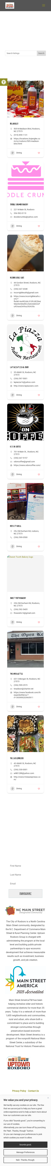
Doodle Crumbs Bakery (19, 204)
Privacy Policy (19, 1091)
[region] (25, 1130)
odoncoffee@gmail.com (24, 461)
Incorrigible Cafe (17, 277)
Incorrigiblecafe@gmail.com (26, 292)
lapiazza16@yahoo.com (24, 382)
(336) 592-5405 (20, 609)
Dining (19, 153)
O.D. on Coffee (15, 446)
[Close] (48, 1097)
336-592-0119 (20, 213)
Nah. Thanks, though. (25, 1160)
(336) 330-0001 (20, 769)
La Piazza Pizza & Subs (19, 367)
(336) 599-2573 (20, 685)
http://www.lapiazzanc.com (26, 386)
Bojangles (14, 123)
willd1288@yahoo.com (24, 773)
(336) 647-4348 (20, 289)
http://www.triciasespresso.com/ (27, 778)
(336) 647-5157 (20, 458)
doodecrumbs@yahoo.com (26, 217)
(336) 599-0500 (20, 537)
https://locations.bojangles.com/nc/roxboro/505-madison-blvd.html (27, 141)
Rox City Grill (15, 525)
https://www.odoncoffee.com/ (27, 465)
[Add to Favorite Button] (39, 153)
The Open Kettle (16, 673)
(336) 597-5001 (20, 378)
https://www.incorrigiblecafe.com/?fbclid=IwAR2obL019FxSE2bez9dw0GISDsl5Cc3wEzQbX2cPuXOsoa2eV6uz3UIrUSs (27, 301)
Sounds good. (25, 1145)
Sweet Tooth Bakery (18, 597)
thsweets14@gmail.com (24, 613)
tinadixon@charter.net (23, 689)
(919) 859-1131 (20, 135)
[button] (3, 82)
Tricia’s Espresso (17, 758)
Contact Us (33, 1091)
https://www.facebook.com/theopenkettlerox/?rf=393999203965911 (27, 695)
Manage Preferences (25, 1152)
